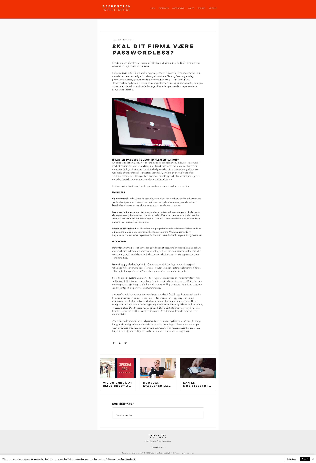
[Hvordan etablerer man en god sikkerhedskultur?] (158, 368)
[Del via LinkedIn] (119, 343)
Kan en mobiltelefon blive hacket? (196, 384)
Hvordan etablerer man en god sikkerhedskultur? (158, 384)
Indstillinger (291, 459)
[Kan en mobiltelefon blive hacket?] (198, 368)
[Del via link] (125, 343)
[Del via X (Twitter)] (113, 343)
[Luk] (313, 459)
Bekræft (305, 459)
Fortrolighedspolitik (128, 459)
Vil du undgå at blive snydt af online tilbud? (117, 384)
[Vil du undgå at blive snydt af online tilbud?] (118, 368)
